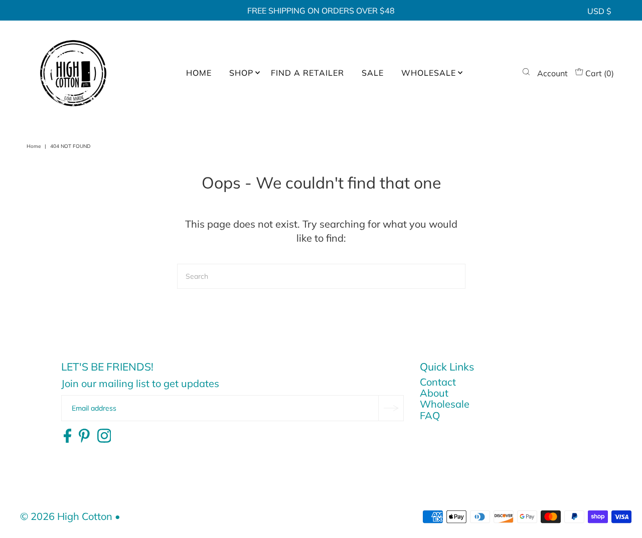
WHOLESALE (428, 73)
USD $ (599, 11)
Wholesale (444, 404)
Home (34, 146)
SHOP (241, 73)
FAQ (430, 415)
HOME (199, 73)
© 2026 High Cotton (66, 516)
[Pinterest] (84, 436)
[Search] (526, 73)
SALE (373, 73)
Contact (438, 382)
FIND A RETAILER (307, 73)
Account (552, 73)
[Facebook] (67, 436)
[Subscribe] (390, 408)
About (434, 393)
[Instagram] (104, 436)
